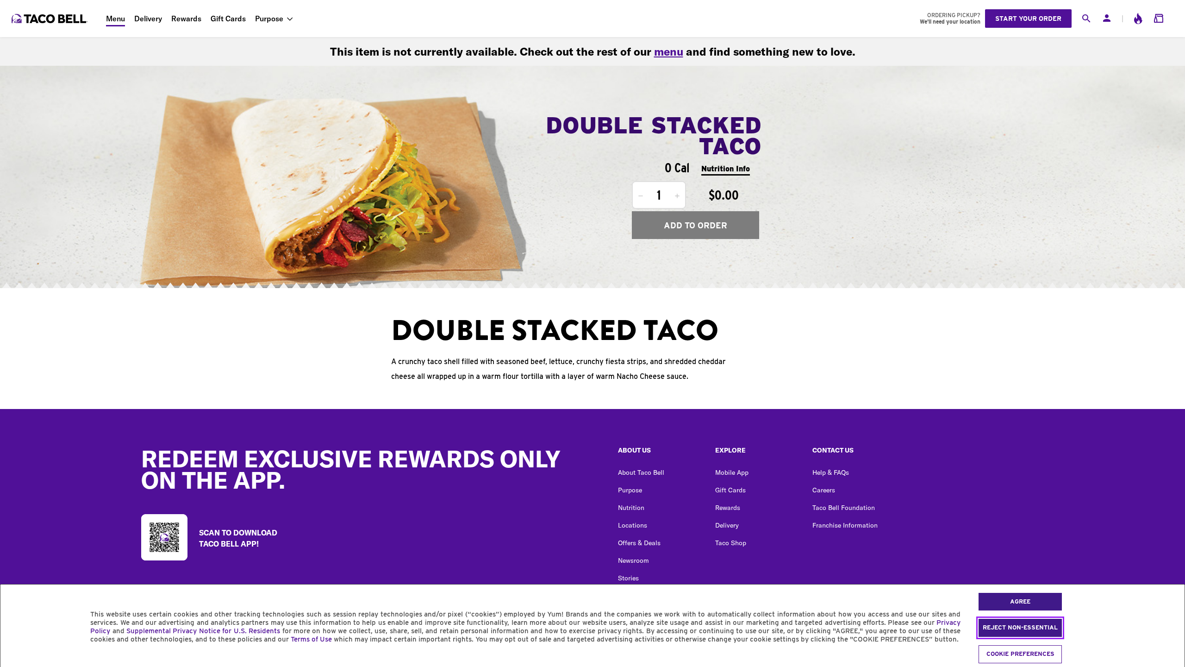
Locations (632, 525)
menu (668, 51)
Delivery (148, 18)
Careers (823, 490)
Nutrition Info (725, 168)
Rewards (186, 18)
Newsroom (633, 560)
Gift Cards (228, 18)
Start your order (1028, 18)
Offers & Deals (639, 543)
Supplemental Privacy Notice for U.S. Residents (203, 631)
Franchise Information (845, 525)
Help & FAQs (830, 472)
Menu (115, 18)
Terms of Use (311, 639)
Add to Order (695, 225)
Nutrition (631, 507)
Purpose (269, 18)
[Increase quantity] (677, 196)
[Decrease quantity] (641, 196)
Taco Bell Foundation (843, 507)
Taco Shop (730, 543)
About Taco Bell (641, 472)
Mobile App (731, 472)
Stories (628, 578)
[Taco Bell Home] (50, 18)
